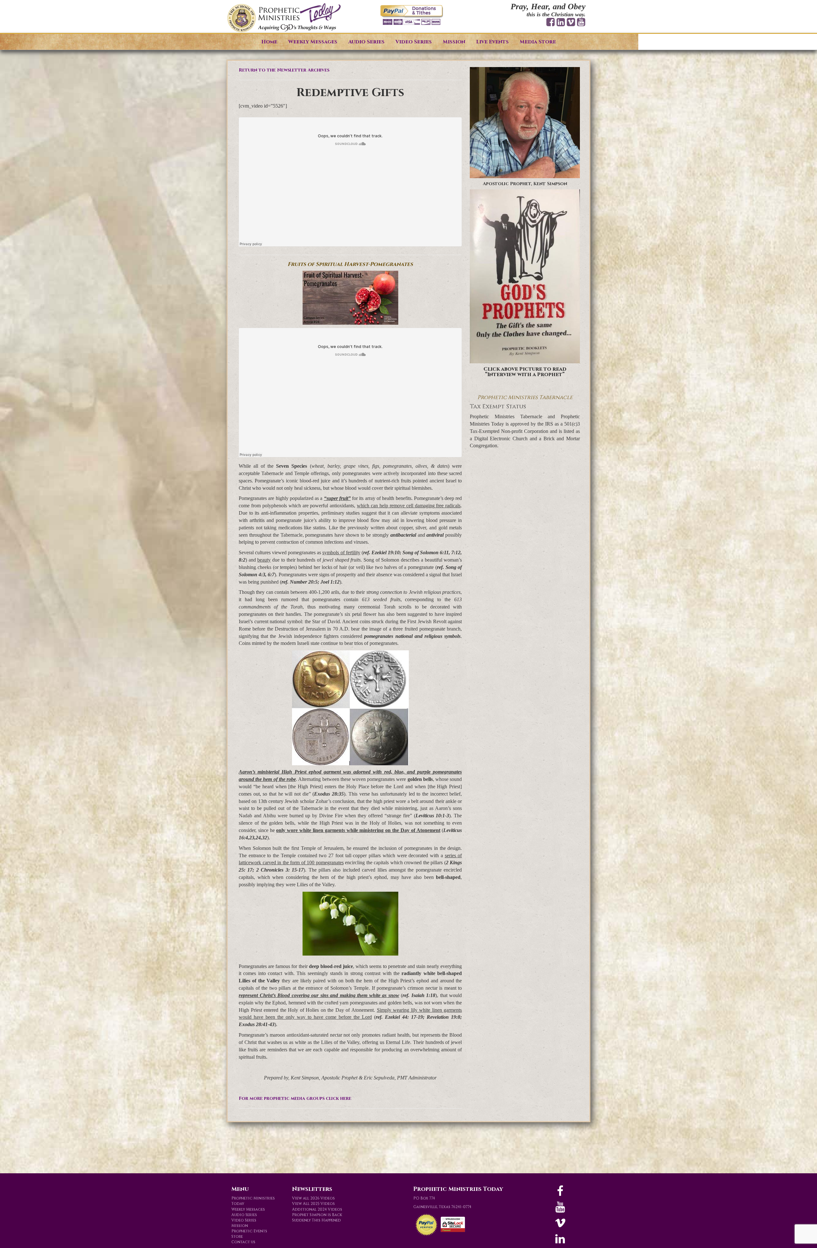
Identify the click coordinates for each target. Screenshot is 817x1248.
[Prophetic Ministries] (284, 18)
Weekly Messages (312, 41)
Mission (454, 41)
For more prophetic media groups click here (295, 1098)
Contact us (243, 1241)
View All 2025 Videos (313, 1203)
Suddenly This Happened (316, 1220)
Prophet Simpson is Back (317, 1214)
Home (269, 41)
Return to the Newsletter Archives (284, 70)
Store (237, 1236)
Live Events (492, 41)
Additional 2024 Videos (317, 1209)
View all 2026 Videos (313, 1198)
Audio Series (366, 41)
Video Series (413, 41)
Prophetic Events (249, 1231)
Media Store (538, 41)
